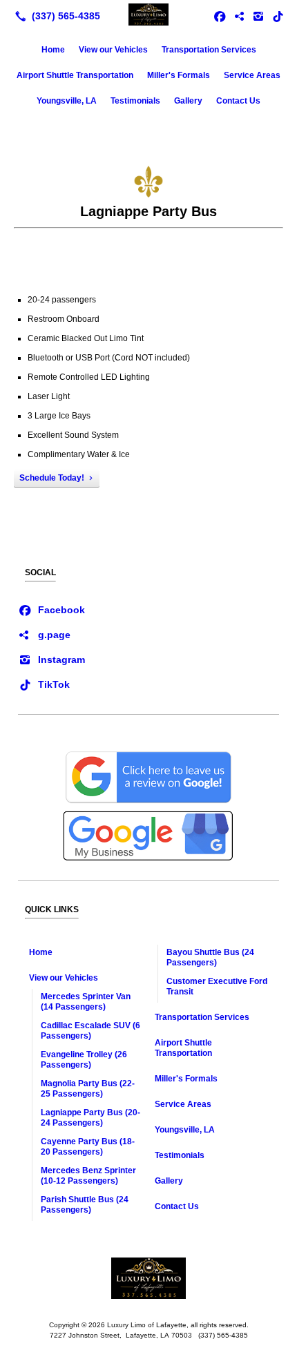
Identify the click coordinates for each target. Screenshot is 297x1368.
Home (53, 50)
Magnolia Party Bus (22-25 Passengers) (88, 1089)
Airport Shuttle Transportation (75, 75)
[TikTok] (277, 16)
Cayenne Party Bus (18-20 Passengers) (88, 1147)
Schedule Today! (51, 478)
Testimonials (135, 101)
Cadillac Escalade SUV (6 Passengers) (90, 1031)
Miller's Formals (178, 75)
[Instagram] (51, 659)
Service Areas (252, 75)
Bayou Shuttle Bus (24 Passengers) (210, 957)
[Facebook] (51, 609)
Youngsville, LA (67, 101)
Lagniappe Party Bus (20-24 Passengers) (90, 1118)
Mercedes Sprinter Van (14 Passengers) (86, 1002)
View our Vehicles (113, 50)
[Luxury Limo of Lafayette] (148, 14)
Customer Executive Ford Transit (216, 986)
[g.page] (44, 634)
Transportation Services (209, 50)
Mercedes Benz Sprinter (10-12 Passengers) (88, 1176)
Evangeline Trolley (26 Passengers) (84, 1060)
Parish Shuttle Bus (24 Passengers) (84, 1205)
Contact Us (238, 101)
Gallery (188, 101)
